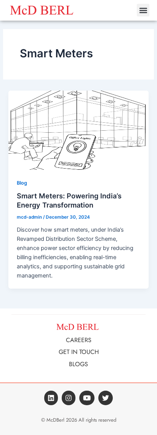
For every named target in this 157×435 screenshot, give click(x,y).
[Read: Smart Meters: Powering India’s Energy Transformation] (78, 130)
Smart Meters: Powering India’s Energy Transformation (69, 200)
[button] (143, 10)
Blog (22, 183)
